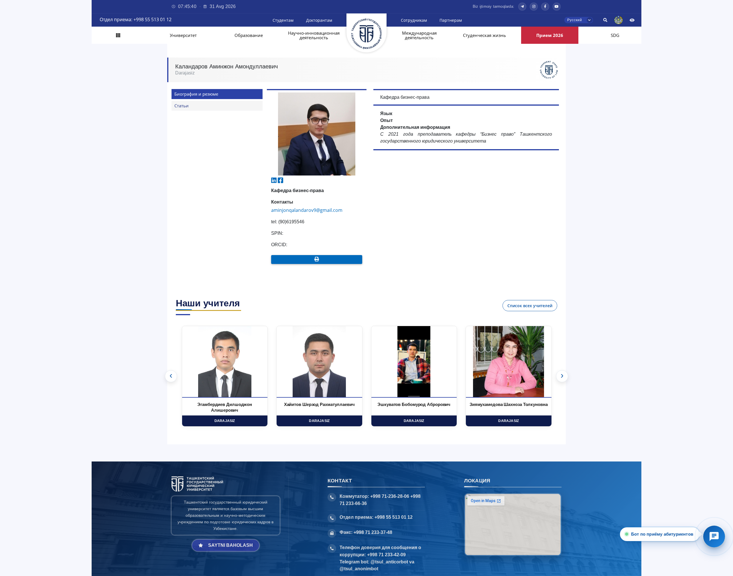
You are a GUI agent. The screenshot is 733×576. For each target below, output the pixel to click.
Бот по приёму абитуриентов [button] (661, 534)
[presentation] (171, 376)
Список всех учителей (529, 305)
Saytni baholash (230, 545)
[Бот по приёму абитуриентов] (714, 536)
